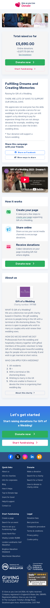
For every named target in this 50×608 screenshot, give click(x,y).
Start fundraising (24, 69)
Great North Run (9, 533)
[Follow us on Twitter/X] (17, 458)
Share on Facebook (27, 152)
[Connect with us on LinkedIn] (32, 458)
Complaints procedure (36, 526)
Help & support (8, 501)
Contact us (6, 506)
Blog (4, 484)
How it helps (7, 488)
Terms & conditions (35, 531)
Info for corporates (9, 480)
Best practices (33, 522)
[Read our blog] (39, 458)
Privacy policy (32, 535)
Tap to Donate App (10, 493)
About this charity (24, 393)
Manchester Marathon (11, 556)
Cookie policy (32, 539)
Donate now (23, 62)
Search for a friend (34, 480)
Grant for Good (8, 497)
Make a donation (34, 471)
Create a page (8, 518)
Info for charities (9, 476)
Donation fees (33, 518)
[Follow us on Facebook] (10, 458)
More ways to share (26, 157)
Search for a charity (35, 476)
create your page (24, 217)
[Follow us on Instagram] (25, 458)
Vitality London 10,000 (11, 538)
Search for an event (10, 522)
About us (5, 471)
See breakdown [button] (25, 55)
